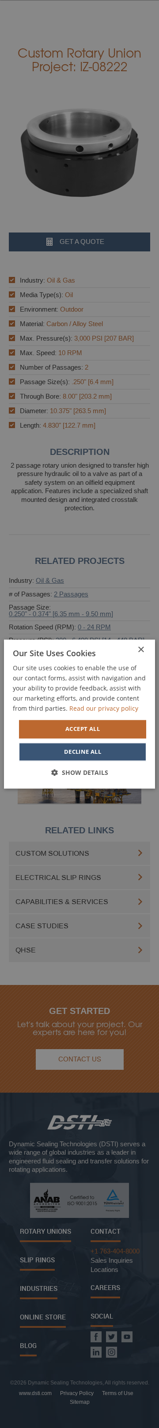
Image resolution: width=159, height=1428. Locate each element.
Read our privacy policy (103, 709)
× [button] (140, 650)
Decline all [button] (82, 752)
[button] (79, 772)
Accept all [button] (82, 729)
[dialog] (79, 714)
